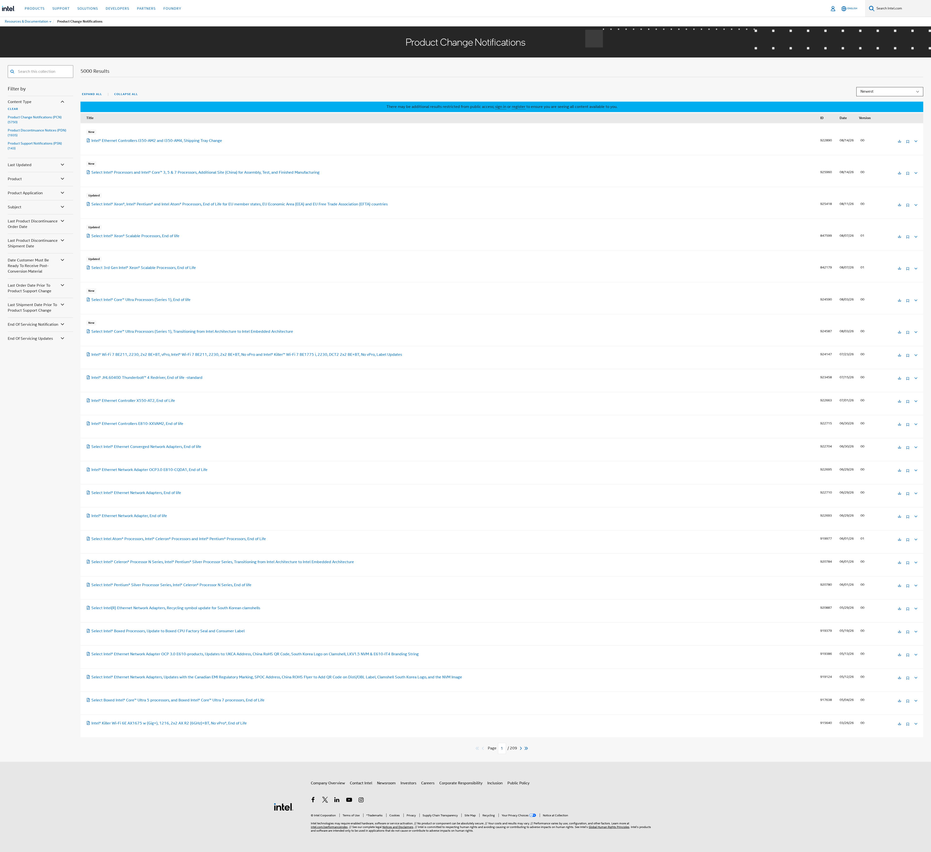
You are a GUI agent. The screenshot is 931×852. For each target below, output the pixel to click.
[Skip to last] (526, 748)
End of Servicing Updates (30, 338)
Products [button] (35, 8)
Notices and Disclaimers (397, 827)
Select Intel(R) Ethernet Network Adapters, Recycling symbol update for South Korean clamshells (175, 608)
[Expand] (915, 140)
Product (15, 179)
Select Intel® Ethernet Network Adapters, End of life (136, 492)
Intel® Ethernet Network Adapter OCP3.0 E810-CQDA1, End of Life (149, 469)
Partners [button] (146, 8)
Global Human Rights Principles (609, 827)
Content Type (20, 101)
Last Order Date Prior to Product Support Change (29, 288)
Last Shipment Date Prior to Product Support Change (32, 307)
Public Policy (518, 783)
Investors (408, 783)
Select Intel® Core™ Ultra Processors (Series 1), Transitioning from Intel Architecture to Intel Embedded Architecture (192, 331)
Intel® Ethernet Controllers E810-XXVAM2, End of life (137, 423)
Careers (427, 783)
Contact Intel (361, 783)
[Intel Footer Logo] (283, 806)
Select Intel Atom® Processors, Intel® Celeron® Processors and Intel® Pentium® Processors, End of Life (178, 538)
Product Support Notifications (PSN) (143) (35, 145)
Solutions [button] (87, 8)
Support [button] (61, 8)
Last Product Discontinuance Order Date (33, 224)
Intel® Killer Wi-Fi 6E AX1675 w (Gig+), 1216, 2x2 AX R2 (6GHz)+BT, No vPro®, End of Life (169, 723)
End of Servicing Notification (33, 324)
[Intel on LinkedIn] (337, 800)
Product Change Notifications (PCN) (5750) (35, 119)
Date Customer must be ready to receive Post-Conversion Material (28, 266)
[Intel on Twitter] (325, 800)
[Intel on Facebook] (313, 800)
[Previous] (483, 748)
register (518, 106)
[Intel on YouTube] (349, 800)
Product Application (25, 193)
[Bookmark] (908, 143)
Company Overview (328, 783)
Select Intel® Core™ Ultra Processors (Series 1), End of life (141, 299)
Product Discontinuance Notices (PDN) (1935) (37, 132)
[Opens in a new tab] (899, 141)
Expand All (92, 94)
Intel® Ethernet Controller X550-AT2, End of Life (133, 400)
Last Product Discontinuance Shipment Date (33, 243)
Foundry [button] (172, 8)
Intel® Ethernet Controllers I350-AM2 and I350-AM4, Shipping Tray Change (156, 140)
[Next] (521, 748)
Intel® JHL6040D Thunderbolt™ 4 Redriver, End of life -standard (146, 377)
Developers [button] (117, 8)
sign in (500, 106)
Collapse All (126, 94)
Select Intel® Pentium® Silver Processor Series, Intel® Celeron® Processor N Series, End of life (171, 585)
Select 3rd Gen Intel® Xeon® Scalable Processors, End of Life (143, 267)
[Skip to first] (477, 748)
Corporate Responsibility (460, 783)
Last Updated (20, 164)
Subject (14, 207)
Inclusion (495, 783)
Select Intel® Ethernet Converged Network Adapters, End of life (146, 446)
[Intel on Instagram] (361, 800)
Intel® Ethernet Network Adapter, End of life (129, 515)
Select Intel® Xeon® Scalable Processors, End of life (135, 236)
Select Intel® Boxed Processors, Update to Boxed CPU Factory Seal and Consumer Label (168, 631)
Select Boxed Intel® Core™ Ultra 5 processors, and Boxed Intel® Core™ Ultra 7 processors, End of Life (178, 700)
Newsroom (386, 783)
